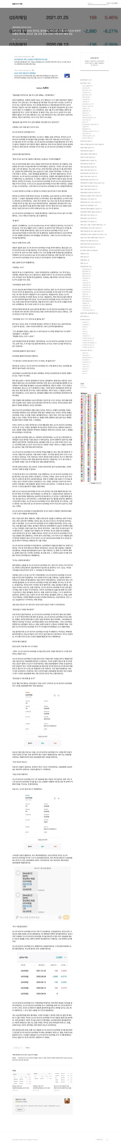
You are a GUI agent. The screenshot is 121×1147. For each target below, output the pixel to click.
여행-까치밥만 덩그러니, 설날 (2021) (92, 231)
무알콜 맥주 (86, 111)
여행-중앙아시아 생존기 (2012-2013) (92, 183)
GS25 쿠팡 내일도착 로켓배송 (25, 73)
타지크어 (85, 369)
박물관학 (85, 303)
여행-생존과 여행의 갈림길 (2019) (91, 212)
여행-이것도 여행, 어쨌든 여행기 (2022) (92, 238)
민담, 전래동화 (87, 86)
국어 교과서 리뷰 (86, 350)
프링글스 (85, 108)
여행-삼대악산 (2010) (87, 164)
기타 (84, 373)
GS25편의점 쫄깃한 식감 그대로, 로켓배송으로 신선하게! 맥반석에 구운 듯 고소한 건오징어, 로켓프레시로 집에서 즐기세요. (42, 63)
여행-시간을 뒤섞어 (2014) (89, 186)
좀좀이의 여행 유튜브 (102, 1136)
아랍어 (85, 353)
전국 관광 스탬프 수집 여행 (89, 250)
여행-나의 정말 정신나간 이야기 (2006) (92, 144)
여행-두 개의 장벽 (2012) (88, 176)
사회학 (85, 280)
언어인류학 (86, 278)
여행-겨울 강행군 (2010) (88, 167)
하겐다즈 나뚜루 (87, 106)
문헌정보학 (86, 129)
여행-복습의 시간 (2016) (88, 199)
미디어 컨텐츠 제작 (88, 310)
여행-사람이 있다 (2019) (88, 215)
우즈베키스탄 (85, 320)
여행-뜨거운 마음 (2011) (88, 170)
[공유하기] (18, 1047)
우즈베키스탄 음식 (88, 338)
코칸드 (85, 331)
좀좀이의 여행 (17, 4)
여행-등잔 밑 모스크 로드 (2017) (90, 202)
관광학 (85, 294)
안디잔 (85, 334)
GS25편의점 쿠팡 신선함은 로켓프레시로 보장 (30, 59)
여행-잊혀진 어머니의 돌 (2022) (90, 244)
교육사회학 (86, 305)
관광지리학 (86, 296)
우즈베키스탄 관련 (88, 347)
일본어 (85, 371)
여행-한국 (84, 254)
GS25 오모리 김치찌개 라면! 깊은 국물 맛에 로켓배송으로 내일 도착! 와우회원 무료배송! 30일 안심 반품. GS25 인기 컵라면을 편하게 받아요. (36, 76)
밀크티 (85, 122)
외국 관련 (86, 93)
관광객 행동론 (87, 301)
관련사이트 (99, 1139)
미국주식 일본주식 (88, 136)
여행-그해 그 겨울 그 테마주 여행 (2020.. (93, 225)
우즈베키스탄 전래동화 (89, 343)
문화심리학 (86, 274)
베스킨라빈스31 (88, 104)
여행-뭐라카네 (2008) (87, 151)
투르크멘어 (86, 360)
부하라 (85, 327)
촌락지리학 (86, 292)
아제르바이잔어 (87, 357)
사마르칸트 (86, 324)
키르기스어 (86, 367)
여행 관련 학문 (86, 266)
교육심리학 (86, 308)
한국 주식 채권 (87, 138)
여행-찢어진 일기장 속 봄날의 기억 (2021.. (93, 234)
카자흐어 (85, 364)
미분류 (85, 127)
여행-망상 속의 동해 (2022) (89, 241)
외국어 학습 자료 (86, 141)
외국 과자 (86, 88)
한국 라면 (86, 97)
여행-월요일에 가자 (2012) (89, 173)
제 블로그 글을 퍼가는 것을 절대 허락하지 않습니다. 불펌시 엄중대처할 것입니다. (38, 1106)
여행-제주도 (84, 260)
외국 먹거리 (87, 90)
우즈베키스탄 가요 (88, 345)
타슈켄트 (85, 322)
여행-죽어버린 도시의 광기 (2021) (91, 228)
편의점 (85, 113)
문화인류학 (86, 271)
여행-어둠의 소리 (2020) (88, 221)
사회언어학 (86, 285)
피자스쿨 (85, 99)
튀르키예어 (86, 355)
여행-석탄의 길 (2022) (87, 247)
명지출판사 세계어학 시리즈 (90, 131)
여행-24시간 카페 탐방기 (88, 205)
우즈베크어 (86, 336)
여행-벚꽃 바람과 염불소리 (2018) (91, 209)
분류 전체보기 (86, 80)
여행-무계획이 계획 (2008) (88, 154)
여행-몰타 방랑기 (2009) (88, 160)
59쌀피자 (85, 102)
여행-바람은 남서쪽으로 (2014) (90, 192)
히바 (84, 329)
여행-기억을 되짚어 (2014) (88, 189)
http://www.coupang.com (22, 56)
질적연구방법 (87, 269)
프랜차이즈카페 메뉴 (89, 118)
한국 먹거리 (87, 95)
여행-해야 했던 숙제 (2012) (89, 180)
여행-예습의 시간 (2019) (88, 218)
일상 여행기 (85, 83)
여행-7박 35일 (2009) (87, 157)
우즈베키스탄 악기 (88, 340)
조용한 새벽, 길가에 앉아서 (89, 313)
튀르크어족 (84, 316)
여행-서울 (84, 257)
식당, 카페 (86, 120)
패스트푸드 (86, 115)
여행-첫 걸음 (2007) (87, 148)
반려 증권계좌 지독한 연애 (90, 124)
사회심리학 (86, 283)
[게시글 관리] (21, 1047)
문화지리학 (86, 276)
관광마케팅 (86, 299)
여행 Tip (84, 263)
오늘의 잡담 (86, 133)
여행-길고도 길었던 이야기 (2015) (91, 196)
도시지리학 (86, 290)
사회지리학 (86, 287)
